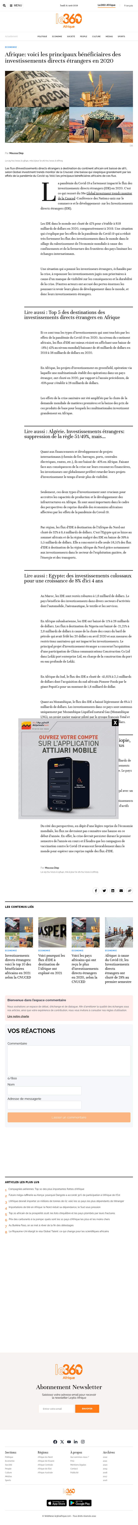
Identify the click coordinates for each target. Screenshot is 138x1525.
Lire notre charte (18, 1016)
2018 (105, 1472)
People (83, 36)
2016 (105, 1480)
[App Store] (57, 1502)
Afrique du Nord (45, 1457)
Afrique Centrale (45, 1465)
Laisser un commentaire (69, 1117)
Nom (11, 1084)
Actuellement (11, 36)
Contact (74, 1469)
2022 (105, 1457)
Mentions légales (78, 1465)
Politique (42, 36)
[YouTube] (69, 1441)
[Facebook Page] (55, 1441)
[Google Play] (80, 1502)
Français (128, 5)
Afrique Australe (45, 1472)
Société (71, 36)
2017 (105, 1476)
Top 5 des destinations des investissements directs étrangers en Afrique (72, 315)
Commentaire (17, 1043)
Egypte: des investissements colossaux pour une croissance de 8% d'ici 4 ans (78, 578)
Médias (109, 36)
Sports (121, 36)
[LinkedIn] (76, 1441)
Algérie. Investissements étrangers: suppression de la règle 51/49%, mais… (74, 434)
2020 (105, 1465)
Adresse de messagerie (24, 1098)
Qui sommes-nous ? (79, 1457)
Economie (57, 36)
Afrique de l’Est (44, 1469)
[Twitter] (62, 1441)
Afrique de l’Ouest (46, 1461)
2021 (105, 1461)
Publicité (74, 1472)
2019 (105, 1469)
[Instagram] (83, 1441)
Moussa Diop (16, 153)
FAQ (72, 1461)
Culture (96, 36)
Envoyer (87, 1408)
